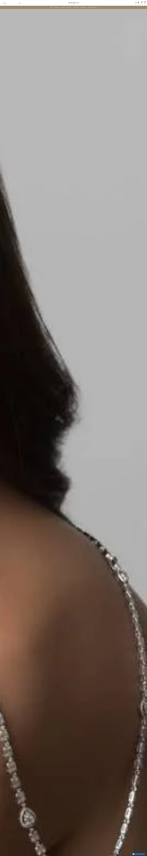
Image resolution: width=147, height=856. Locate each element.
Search (19, 3)
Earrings (63, 7)
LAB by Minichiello (92, 7)
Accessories (76, 7)
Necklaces (56, 7)
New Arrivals (83, 7)
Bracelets (68, 7)
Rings (51, 7)
